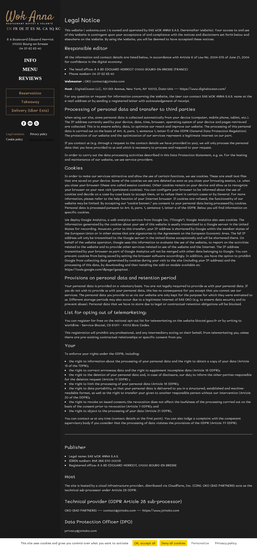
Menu (30, 69)
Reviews (30, 78)
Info (30, 60)
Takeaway (30, 101)
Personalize (200, 543)
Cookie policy (14, 139)
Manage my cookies (41, 139)
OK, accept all (144, 543)
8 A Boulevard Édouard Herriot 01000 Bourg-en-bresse (30, 41)
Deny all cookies (173, 543)
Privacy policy (38, 134)
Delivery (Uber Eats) (30, 110)
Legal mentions (15, 134)
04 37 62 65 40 (30, 48)
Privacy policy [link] (225, 543)
